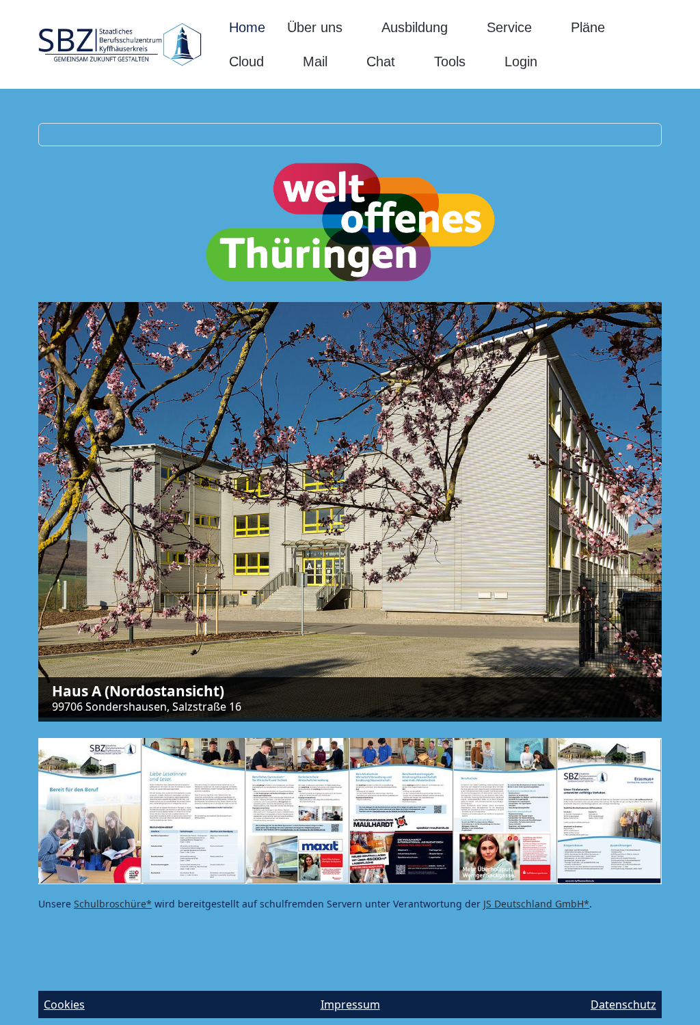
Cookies (64, 1004)
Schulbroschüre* (113, 903)
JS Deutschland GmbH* (536, 903)
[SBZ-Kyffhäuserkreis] (120, 45)
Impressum (350, 1004)
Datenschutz (623, 1004)
